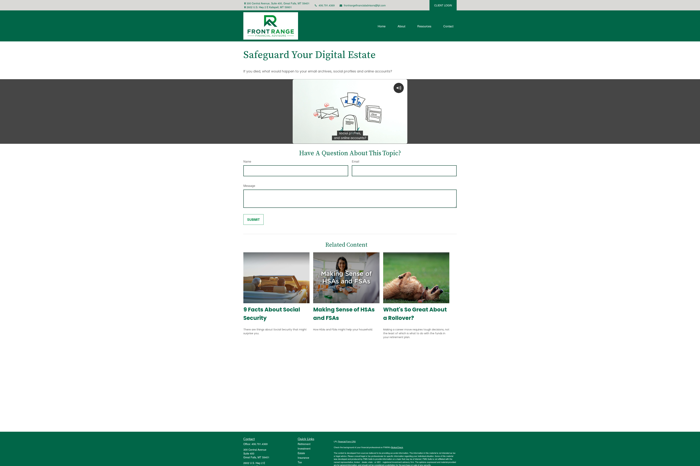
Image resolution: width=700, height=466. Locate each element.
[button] (381, 25)
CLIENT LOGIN (443, 5)
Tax (300, 462)
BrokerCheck (397, 447)
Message (249, 186)
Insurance (303, 457)
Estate (301, 453)
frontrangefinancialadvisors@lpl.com (365, 5)
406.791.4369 (327, 5)
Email (355, 161)
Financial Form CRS (347, 441)
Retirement (304, 444)
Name (247, 161)
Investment (304, 448)
